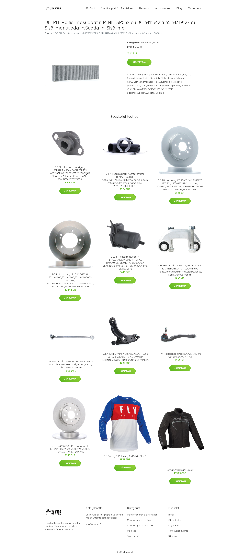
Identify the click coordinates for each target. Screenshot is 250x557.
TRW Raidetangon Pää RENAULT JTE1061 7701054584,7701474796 (180, 355)
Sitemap (172, 536)
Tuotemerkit (195, 8)
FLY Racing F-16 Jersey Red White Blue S (125, 456)
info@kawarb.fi (93, 524)
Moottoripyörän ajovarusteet (142, 514)
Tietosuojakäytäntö (178, 530)
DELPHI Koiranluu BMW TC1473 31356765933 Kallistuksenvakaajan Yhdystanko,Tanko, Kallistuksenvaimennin (70, 364)
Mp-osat (131, 530)
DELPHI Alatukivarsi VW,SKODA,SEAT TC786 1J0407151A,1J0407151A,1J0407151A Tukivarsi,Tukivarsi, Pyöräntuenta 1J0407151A (125, 356)
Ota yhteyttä (174, 520)
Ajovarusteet (163, 8)
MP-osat (90, 8)
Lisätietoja (139, 62)
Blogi (179, 8)
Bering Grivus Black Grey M (180, 469)
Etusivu (48, 33)
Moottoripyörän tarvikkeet (117, 8)
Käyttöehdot (174, 525)
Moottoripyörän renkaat (139, 520)
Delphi (156, 42)
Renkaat (144, 8)
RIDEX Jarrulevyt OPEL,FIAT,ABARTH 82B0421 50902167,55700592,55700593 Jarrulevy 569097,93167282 (70, 448)
